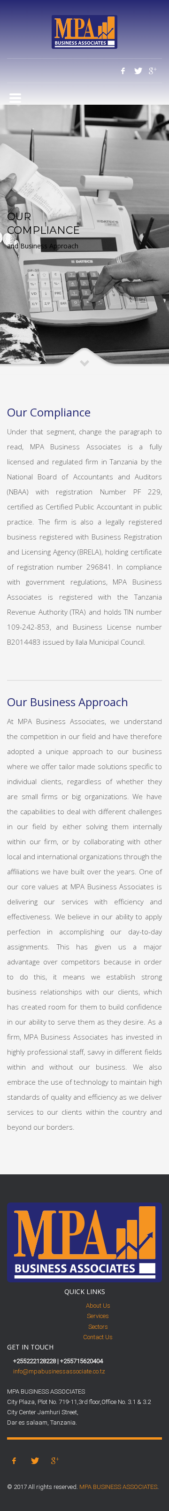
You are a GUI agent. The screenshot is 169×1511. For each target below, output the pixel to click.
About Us (98, 1305)
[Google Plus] (152, 71)
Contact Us (98, 1337)
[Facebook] (123, 71)
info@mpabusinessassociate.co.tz (59, 1371)
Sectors (98, 1326)
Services (98, 1315)
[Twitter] (138, 71)
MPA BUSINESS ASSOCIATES (118, 1486)
